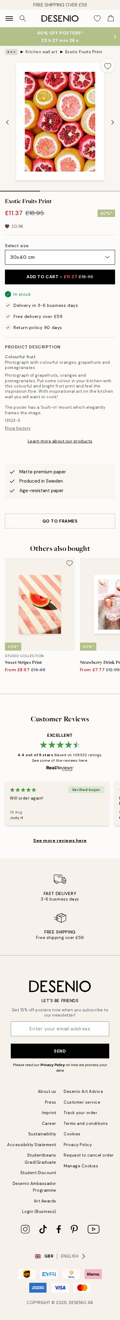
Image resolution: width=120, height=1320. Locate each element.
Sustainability (42, 1134)
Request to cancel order (89, 1155)
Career (49, 1123)
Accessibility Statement (31, 1144)
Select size (17, 245)
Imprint (49, 1112)
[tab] (20, 189)
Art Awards (45, 1201)
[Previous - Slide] (7, 122)
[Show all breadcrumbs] (11, 52)
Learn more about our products (60, 441)
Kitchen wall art (42, 51)
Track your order (80, 1112)
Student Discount (38, 1172)
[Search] (23, 18)
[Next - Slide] (113, 122)
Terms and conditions (86, 1123)
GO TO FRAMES (60, 521)
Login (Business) (39, 1211)
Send (60, 1051)
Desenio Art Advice (83, 1091)
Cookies (72, 1134)
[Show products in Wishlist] (97, 18)
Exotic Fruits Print (83, 51)
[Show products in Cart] (111, 18)
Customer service (82, 1102)
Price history (18, 428)
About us (47, 1091)
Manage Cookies (81, 1166)
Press (50, 1102)
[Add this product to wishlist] (107, 65)
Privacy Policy (52, 1064)
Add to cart (59, 276)
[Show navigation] (9, 18)
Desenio (78, 1302)
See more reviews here (60, 840)
